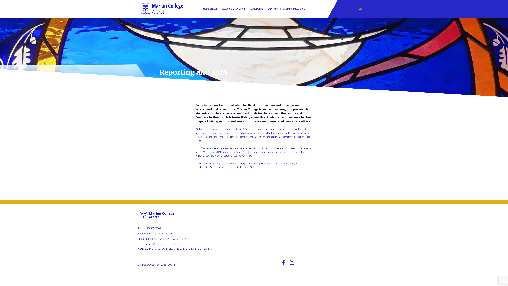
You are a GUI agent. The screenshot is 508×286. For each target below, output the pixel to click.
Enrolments (256, 9)
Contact (273, 9)
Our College (210, 9)
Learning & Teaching (233, 9)
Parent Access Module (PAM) (280, 163)
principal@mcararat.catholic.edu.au (162, 244)
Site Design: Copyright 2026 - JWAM (156, 264)
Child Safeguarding (294, 9)
